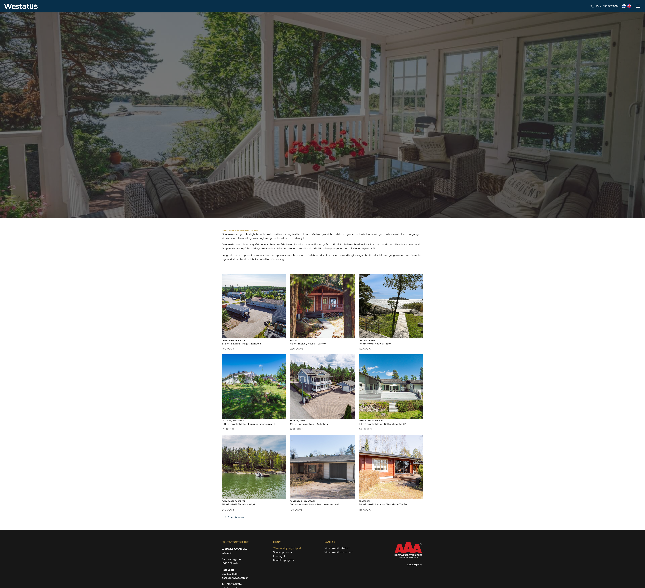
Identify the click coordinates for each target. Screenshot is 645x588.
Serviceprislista (282, 552)
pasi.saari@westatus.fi (235, 577)
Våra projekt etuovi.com (339, 552)
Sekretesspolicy (414, 564)
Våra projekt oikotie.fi (337, 548)
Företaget (279, 555)
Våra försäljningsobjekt (287, 548)
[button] (638, 6)
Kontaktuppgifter (283, 559)
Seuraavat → (241, 517)
